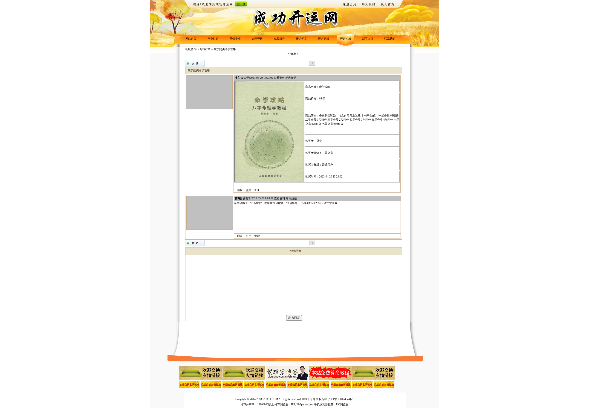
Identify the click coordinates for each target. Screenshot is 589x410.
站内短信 (291, 77)
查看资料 (279, 77)
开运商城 (323, 38)
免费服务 (279, 38)
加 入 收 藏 (368, 4)
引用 (248, 190)
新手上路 (367, 38)
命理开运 (257, 38)
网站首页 (190, 38)
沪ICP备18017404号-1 (341, 399)
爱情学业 (235, 38)
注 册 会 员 (349, 4)
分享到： (293, 53)
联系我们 (389, 38)
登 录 (241, 4)
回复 (240, 190)
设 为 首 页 (387, 4)
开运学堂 (301, 38)
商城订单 (205, 49)
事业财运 (213, 38)
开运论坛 (345, 38)
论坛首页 (190, 49)
